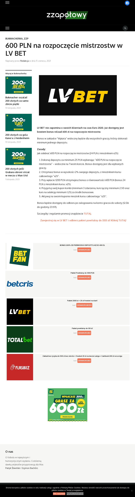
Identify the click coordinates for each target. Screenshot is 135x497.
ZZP (26, 38)
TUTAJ (87, 213)
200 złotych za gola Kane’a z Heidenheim (17, 136)
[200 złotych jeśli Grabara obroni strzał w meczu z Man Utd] (18, 157)
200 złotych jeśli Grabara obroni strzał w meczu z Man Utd (17, 172)
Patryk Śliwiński (12, 468)
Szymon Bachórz (30, 468)
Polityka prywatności (75, 494)
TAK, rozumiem (59, 494)
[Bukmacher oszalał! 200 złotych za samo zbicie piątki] (18, 86)
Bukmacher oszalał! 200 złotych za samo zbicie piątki (16, 100)
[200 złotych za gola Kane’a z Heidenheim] (18, 123)
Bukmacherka (14, 38)
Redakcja (24, 61)
